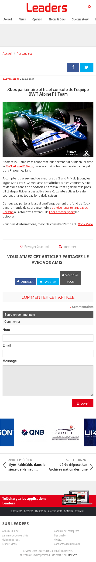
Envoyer (83, 403)
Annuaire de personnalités (15, 535)
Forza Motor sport (62, 212)
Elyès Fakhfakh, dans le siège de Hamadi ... (26, 464)
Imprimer (69, 247)
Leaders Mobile (9, 544)
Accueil (7, 53)
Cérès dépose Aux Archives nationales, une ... (68, 467)
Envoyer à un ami (36, 247)
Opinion (37, 19)
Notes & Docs (57, 19)
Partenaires (24, 53)
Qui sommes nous (11, 539)
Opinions (68, 511)
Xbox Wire (85, 224)
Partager (73, 67)
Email (7, 345)
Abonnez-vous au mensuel (67, 544)
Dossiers (28, 511)
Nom (6, 329)
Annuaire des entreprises (66, 531)
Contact (58, 539)
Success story (55, 511)
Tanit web (72, 555)
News (22, 19)
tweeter (86, 67)
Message (10, 360)
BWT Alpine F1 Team (19, 166)
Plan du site (59, 535)
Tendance (80, 511)
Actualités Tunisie (10, 531)
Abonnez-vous (71, 278)
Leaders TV (40, 511)
